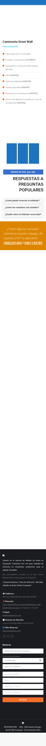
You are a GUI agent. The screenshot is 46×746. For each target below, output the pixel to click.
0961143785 (33, 243)
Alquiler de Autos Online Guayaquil (17, 585)
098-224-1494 (17, 374)
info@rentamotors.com (12, 615)
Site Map (39, 582)
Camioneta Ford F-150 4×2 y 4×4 (23, 477)
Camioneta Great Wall (23, 442)
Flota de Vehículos (26, 582)
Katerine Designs (34, 727)
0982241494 (13, 243)
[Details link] (23, 406)
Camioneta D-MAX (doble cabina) (23, 414)
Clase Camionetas (10, 46)
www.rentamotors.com (12, 631)
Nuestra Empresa (11, 582)
